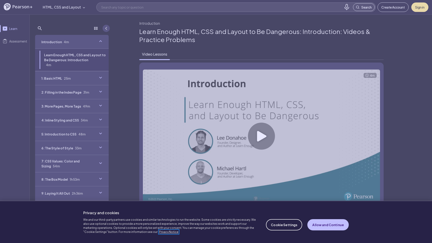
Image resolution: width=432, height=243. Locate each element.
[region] (216, 222)
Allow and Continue (328, 225)
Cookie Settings (284, 225)
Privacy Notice (168, 232)
